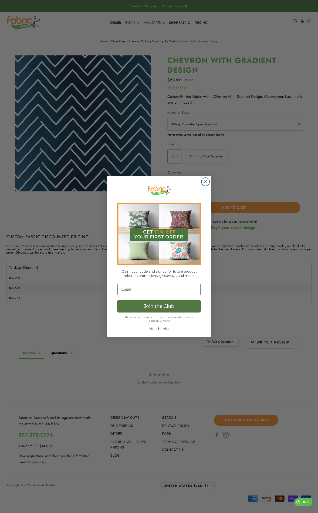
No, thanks (159, 329)
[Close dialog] (205, 182)
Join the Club (159, 306)
